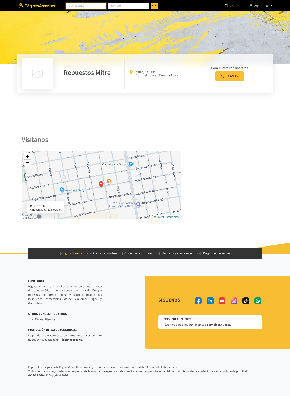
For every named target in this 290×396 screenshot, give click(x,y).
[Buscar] (154, 6)
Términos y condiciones (177, 253)
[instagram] (234, 300)
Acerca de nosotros (105, 253)
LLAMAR (232, 76)
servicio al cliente (218, 325)
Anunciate (237, 5)
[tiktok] (245, 300)
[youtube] (222, 300)
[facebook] (198, 300)
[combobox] (86, 6)
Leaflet (160, 216)
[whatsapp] (257, 300)
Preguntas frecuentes (216, 253)
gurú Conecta (73, 253)
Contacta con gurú (140, 253)
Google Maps (173, 216)
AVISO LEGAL (36, 375)
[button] (101, 184)
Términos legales (71, 340)
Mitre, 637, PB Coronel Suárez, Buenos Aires (157, 73)
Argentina (261, 5)
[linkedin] (210, 300)
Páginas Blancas (45, 319)
